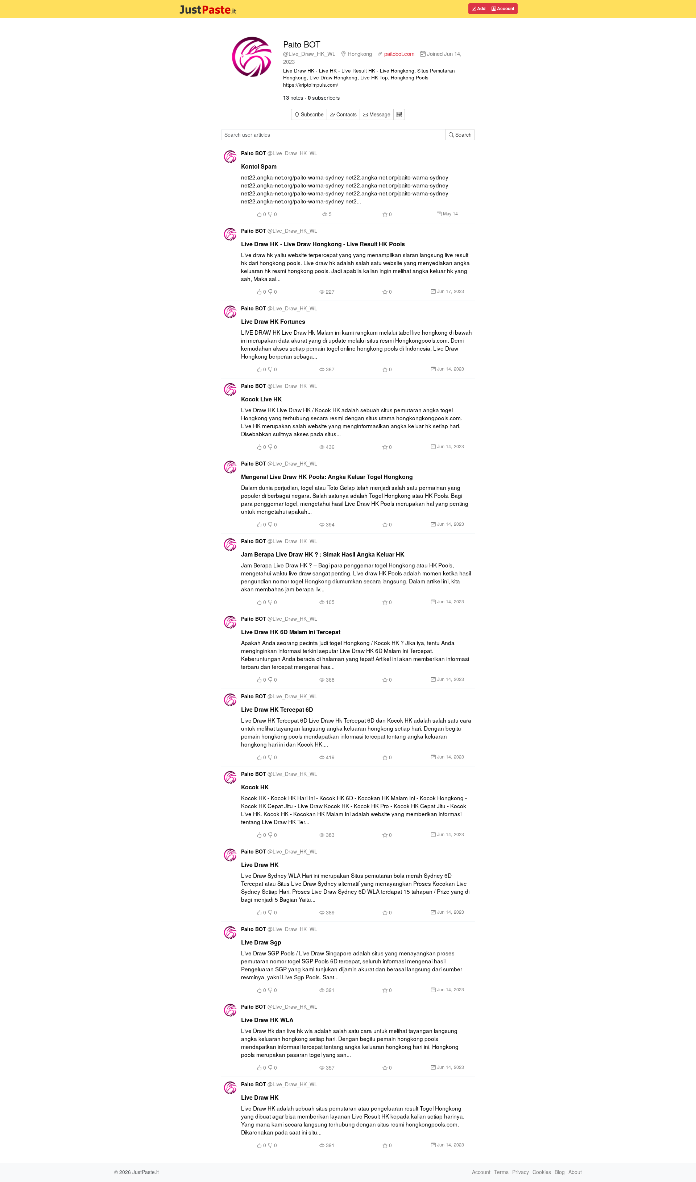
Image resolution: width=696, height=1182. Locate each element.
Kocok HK (255, 787)
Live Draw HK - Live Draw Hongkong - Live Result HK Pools (323, 244)
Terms (501, 1171)
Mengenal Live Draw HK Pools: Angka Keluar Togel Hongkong (327, 476)
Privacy (520, 1171)
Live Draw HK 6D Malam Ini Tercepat (290, 632)
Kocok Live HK (261, 399)
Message (379, 114)
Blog (560, 1171)
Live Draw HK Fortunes (273, 321)
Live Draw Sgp (261, 942)
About (575, 1171)
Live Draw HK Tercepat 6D (277, 709)
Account (505, 8)
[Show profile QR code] (399, 114)
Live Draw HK (260, 864)
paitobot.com (399, 53)
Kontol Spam (259, 166)
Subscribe (312, 114)
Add (480, 8)
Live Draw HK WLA (267, 1020)
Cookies (542, 1171)
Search (463, 134)
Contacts (346, 114)
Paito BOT (301, 44)
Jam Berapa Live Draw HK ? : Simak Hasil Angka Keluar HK (323, 554)
